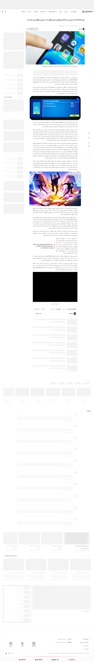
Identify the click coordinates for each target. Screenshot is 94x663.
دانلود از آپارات (55, 304)
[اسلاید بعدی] (1, 108)
